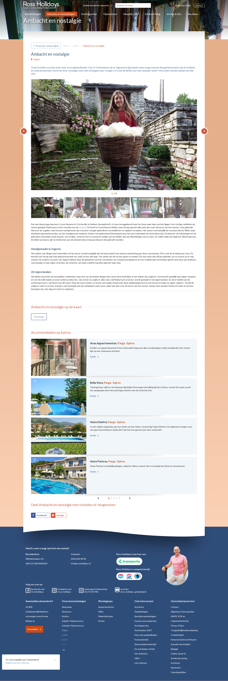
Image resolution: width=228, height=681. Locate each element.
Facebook (42, 515)
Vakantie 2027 (131, 13)
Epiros (76, 45)
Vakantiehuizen (105, 616)
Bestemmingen (33, 13)
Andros (65, 616)
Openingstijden (178, 672)
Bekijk (93, 356)
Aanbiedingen (141, 611)
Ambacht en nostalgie (93, 45)
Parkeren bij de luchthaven (184, 639)
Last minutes (140, 663)
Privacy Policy (177, 625)
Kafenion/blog (152, 13)
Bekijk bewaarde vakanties (96, 5)
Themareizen (110, 13)
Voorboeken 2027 (143, 630)
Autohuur (139, 607)
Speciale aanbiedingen (145, 616)
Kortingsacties (89, 13)
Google (60, 515)
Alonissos (66, 611)
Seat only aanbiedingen (145, 635)
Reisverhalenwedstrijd (145, 644)
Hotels (101, 621)
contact (199, 5)
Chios (64, 630)
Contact (175, 607)
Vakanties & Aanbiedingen (61, 13)
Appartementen (106, 607)
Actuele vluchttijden (181, 644)
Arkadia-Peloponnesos (73, 625)
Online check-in (178, 653)
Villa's (101, 611)
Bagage (174, 649)
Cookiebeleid (177, 635)
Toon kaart (39, 316)
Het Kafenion (141, 653)
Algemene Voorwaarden (182, 611)
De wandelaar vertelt (144, 649)
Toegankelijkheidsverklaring (184, 630)
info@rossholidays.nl (81, 563)
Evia (64, 644)
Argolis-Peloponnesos (72, 621)
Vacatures (193, 13)
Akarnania (67, 607)
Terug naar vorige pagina (47, 45)
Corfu (64, 635)
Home (66, 45)
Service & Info (174, 13)
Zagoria (82, 227)
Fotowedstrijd (141, 639)
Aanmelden (32, 629)
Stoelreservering (179, 658)
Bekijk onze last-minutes (17, 662)
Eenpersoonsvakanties (145, 621)
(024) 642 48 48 (183, 5)
